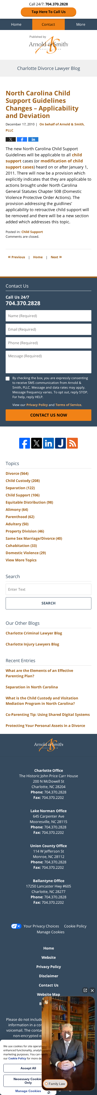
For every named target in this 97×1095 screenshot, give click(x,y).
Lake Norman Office (48, 810)
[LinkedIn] (48, 443)
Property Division (25, 531)
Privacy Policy (37, 405)
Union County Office (48, 845)
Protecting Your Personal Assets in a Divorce (45, 725)
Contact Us (48, 985)
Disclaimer (48, 975)
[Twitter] (36, 443)
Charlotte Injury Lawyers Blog (32, 644)
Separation (20, 487)
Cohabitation (21, 545)
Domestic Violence (26, 552)
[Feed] (72, 443)
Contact (48, 24)
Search (48, 603)
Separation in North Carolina (32, 687)
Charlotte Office (48, 770)
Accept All (28, 1068)
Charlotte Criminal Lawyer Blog (34, 633)
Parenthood (20, 516)
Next (56, 257)
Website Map (48, 994)
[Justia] (60, 443)
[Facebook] (24, 443)
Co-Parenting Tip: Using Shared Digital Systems (48, 714)
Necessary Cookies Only (28, 1080)
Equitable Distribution (29, 502)
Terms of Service (68, 405)
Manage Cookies (51, 931)
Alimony (17, 509)
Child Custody (23, 480)
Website (49, 957)
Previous (16, 257)
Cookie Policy (75, 926)
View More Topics (21, 560)
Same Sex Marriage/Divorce (34, 538)
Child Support (32, 232)
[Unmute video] (68, 1035)
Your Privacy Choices (41, 926)
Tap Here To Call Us (49, 11)
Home (16, 24)
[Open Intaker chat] (48, 1092)
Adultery (17, 523)
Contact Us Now (48, 415)
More (80, 24)
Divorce (17, 473)
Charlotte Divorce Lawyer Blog (48, 45)
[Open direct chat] (85, 990)
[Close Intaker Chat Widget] (92, 990)
